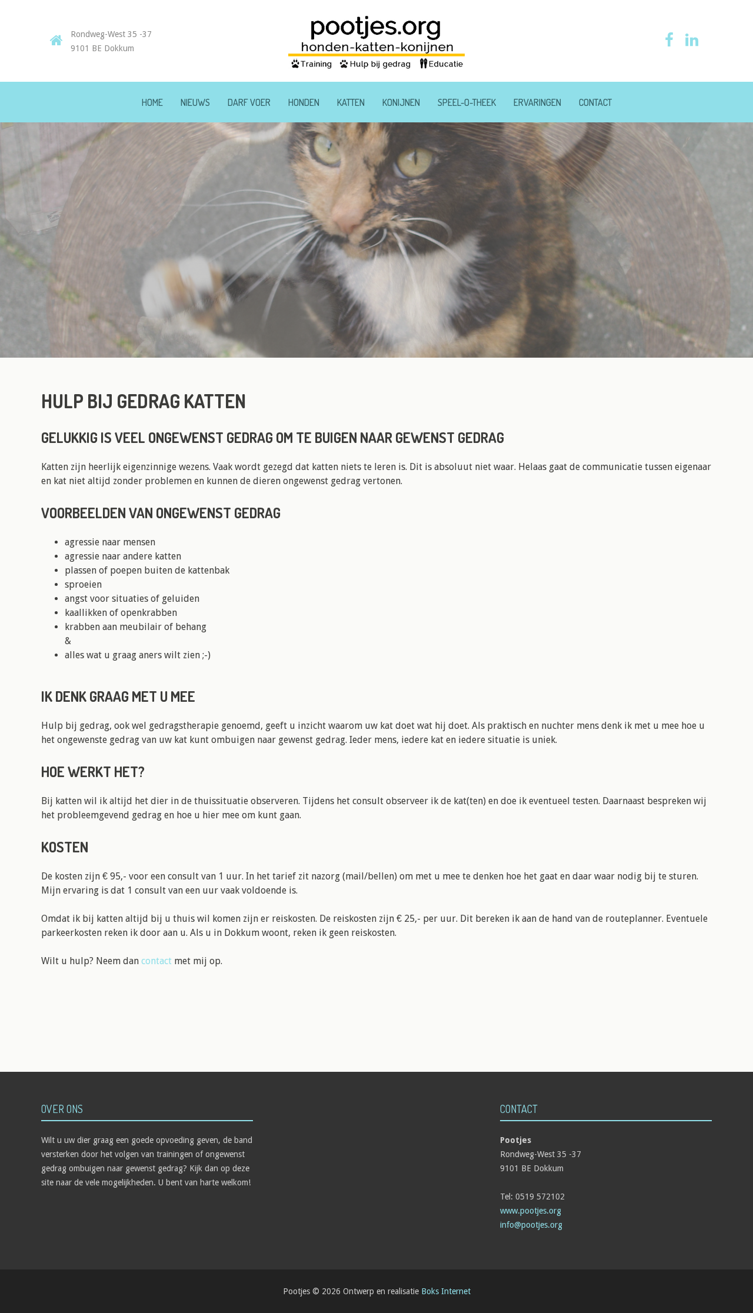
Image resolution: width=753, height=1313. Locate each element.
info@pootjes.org (531, 1224)
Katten (351, 102)
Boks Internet (446, 1291)
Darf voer (249, 102)
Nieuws (195, 102)
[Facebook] (669, 42)
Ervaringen (537, 102)
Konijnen (401, 102)
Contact (595, 102)
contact (156, 961)
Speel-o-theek (467, 102)
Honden (303, 102)
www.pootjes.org (530, 1210)
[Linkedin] (691, 42)
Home (152, 102)
